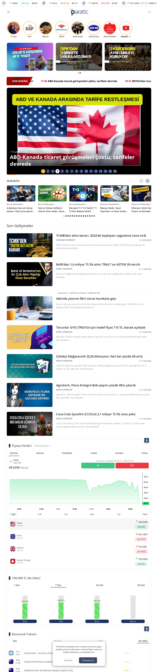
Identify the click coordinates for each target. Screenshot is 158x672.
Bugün (57, 641)
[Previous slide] (141, 180)
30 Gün (99, 585)
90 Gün (141, 585)
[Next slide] (147, 180)
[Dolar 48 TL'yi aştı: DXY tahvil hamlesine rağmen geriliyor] (30, 57)
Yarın (100, 641)
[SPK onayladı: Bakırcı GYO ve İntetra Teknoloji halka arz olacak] (79, 57)
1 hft (39, 514)
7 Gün (58, 585)
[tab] (78, 73)
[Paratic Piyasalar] (146, 440)
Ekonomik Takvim (24, 634)
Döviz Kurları (42, 445)
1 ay (66, 514)
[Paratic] (79, 12)
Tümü (145, 514)
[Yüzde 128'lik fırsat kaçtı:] (128, 57)
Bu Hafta (143, 641)
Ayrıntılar (68, 660)
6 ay (92, 514)
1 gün (13, 514)
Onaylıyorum (88, 660)
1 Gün (17, 585)
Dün (15, 641)
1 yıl (118, 514)
